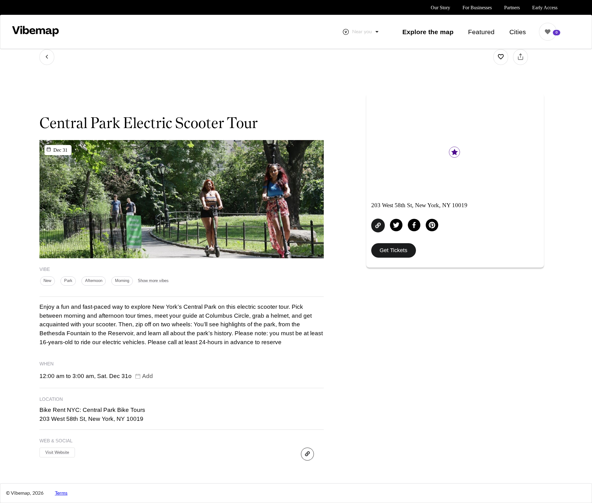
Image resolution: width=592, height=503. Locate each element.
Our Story (440, 7)
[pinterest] (432, 226)
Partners (512, 7)
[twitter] (396, 226)
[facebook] (414, 226)
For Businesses (477, 7)
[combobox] (366, 31)
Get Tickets (393, 250)
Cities (517, 31)
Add (147, 376)
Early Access (544, 7)
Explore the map (428, 31)
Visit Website (57, 452)
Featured (481, 31)
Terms (61, 493)
